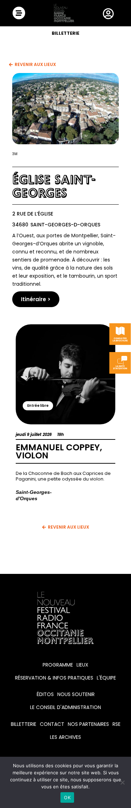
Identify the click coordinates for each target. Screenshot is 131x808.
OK (67, 797)
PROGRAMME (58, 664)
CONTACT (52, 724)
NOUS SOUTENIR (76, 694)
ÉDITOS (45, 694)
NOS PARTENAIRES (88, 724)
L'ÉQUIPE (106, 677)
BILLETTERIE (65, 33)
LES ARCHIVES (65, 737)
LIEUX (82, 664)
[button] (38, 405)
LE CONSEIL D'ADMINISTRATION (65, 707)
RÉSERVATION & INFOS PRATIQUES (54, 677)
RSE (116, 724)
